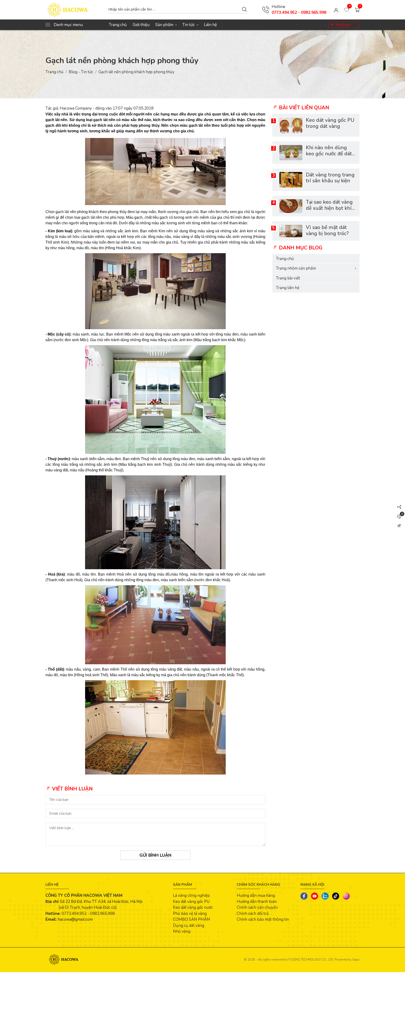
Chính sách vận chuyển (257, 907)
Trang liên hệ (287, 288)
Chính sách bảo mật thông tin (263, 919)
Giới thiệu (141, 24)
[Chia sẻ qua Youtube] (314, 896)
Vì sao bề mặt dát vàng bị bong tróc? (327, 230)
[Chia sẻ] (399, 507)
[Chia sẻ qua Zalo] (325, 896)
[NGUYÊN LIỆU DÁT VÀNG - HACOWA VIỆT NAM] (74, 9)
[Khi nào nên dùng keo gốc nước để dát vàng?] (290, 152)
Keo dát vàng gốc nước (193, 907)
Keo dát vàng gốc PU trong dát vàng (330, 123)
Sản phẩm (165, 24)
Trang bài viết (288, 278)
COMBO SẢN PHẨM (191, 919)
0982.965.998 (102, 913)
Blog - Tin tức (81, 72)
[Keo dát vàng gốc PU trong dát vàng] (290, 125)
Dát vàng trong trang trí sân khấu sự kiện (330, 178)
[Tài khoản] (336, 10)
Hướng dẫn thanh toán (257, 901)
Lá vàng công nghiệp (191, 895)
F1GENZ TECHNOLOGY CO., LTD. (311, 960)
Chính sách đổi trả (253, 913)
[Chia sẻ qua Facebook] (304, 896)
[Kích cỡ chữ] (399, 526)
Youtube (342, 24)
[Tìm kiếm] (244, 9)
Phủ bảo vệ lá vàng (190, 913)
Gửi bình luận (155, 855)
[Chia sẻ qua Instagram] (346, 896)
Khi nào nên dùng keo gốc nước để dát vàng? (329, 154)
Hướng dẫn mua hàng (256, 895)
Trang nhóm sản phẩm (316, 268)
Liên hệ (210, 24)
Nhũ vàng (181, 931)
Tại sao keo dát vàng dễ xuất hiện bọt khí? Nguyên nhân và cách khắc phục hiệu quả (331, 211)
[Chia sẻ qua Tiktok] (335, 896)
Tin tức (190, 24)
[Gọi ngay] (265, 9)
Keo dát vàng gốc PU (191, 901)
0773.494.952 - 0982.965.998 (299, 12)
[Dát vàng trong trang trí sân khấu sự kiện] (290, 179)
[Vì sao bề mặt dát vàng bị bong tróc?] (290, 231)
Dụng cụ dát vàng (188, 925)
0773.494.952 (74, 913)
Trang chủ (118, 24)
